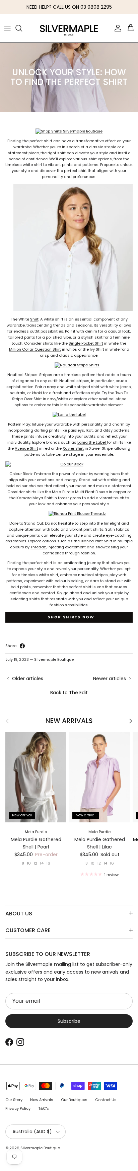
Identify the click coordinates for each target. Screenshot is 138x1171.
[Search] (22, 28)
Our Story (13, 1099)
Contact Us (106, 1099)
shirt (48, 562)
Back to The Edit (69, 692)
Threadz (38, 547)
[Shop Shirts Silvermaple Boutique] (69, 131)
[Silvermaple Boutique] (69, 28)
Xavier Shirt (73, 448)
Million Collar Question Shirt (35, 349)
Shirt (34, 319)
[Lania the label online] (69, 414)
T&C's (43, 1108)
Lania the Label (92, 442)
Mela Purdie (63, 491)
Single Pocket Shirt (86, 343)
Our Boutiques (74, 1099)
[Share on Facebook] (22, 645)
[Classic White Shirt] (69, 309)
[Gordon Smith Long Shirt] (69, 365)
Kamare (23, 498)
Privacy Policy (17, 1108)
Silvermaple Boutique (40, 1148)
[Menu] (7, 28)
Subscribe (69, 1021)
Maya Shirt (42, 498)
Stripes (45, 374)
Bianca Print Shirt (97, 541)
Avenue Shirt (26, 448)
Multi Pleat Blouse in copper (101, 491)
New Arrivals (69, 721)
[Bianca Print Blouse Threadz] (69, 513)
